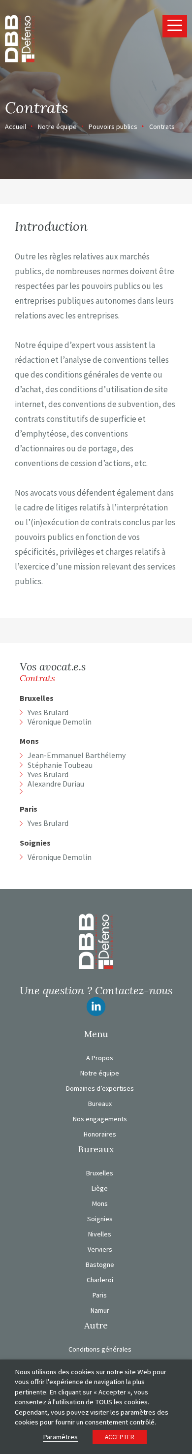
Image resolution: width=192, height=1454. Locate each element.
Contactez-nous (133, 990)
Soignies (35, 843)
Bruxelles (37, 698)
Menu (96, 1034)
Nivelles (99, 1234)
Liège (100, 1188)
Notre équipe (57, 126)
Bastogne (100, 1264)
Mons (29, 741)
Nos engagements (100, 1118)
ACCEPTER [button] (119, 1437)
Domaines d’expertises (100, 1088)
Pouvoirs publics (113, 126)
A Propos (99, 1057)
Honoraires (100, 1134)
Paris (28, 809)
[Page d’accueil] (19, 38)
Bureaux (100, 1103)
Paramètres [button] (60, 1436)
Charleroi (100, 1279)
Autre (96, 1325)
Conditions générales (99, 1349)
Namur (100, 1310)
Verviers (100, 1249)
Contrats (162, 126)
